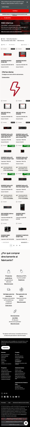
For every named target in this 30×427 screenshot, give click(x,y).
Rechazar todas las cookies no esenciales (14, 421)
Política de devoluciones (20, 373)
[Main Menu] (2, 18)
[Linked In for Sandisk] (13, 397)
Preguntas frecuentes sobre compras (21, 364)
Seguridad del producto (20, 376)
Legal (9, 402)
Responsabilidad (4, 356)
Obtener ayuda (18, 370)
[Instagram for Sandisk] (2, 397)
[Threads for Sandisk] (19, 397)
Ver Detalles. (10, 170)
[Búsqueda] (28, 17)
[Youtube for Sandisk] (16, 397)
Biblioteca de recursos (19, 374)
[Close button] (27, 2)
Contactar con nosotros (6, 363)
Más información (8, 284)
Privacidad (3, 402)
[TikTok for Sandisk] (8, 397)
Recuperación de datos (6, 376)
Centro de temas (4, 370)
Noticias (3, 359)
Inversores (3, 357)
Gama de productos (19, 356)
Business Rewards (5, 374)
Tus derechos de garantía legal (20, 378)
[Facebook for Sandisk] (5, 397)
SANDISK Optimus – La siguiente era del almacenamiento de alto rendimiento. (14, 15)
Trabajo (2, 362)
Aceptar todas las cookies (14, 424)
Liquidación (17, 359)
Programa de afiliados (5, 379)
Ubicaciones (3, 360)
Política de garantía (19, 371)
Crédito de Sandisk (5, 373)
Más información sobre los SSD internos (11, 31)
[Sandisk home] (7, 18)
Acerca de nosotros (5, 354)
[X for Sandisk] (10, 397)
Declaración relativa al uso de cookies (21, 402)
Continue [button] (15, 11)
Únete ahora (8, 305)
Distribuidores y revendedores (18, 361)
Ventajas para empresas (6, 371)
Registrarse (21, 280)
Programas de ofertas (5, 377)
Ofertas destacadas (19, 357)
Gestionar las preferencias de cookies (14, 418)
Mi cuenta (17, 354)
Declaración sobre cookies (11, 415)
